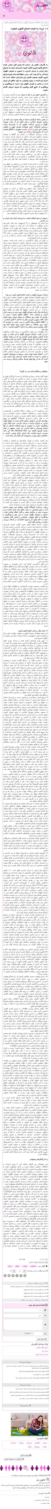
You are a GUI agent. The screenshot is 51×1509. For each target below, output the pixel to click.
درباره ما (47, 1497)
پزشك (21, 1443)
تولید (29, 1446)
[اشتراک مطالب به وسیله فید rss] (5, 1276)
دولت (6, 902)
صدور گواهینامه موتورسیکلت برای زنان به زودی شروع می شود (32, 1378)
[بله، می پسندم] (24, 1271)
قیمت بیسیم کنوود (41, 1354)
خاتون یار (42, 5)
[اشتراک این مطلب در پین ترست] (13, 1276)
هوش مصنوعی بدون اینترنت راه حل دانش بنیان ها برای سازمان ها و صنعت (29, 1392)
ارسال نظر (41, 1339)
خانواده (30, 129)
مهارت (9, 1211)
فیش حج (45, 1351)
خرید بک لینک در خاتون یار (42, 1500)
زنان (40, 100)
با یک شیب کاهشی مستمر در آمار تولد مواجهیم (35, 1290)
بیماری (29, 1443)
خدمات (13, 1443)
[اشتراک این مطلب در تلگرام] (25, 1276)
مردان (27, 100)
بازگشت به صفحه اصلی (13, 1459)
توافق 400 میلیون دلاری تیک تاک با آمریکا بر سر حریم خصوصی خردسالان (28, 1286)
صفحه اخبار (24, 1455)
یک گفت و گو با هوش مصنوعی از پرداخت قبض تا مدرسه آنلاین (32, 1389)
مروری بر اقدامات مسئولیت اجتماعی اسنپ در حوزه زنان (33, 1398)
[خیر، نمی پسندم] (14, 1271)
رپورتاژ (37, 1446)
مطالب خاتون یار (45, 1503)
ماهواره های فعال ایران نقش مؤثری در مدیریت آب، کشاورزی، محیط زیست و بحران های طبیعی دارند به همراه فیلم (27, 1367)
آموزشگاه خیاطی (42, 1347)
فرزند (27, 776)
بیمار (45, 1443)
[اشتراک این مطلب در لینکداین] (9, 1276)
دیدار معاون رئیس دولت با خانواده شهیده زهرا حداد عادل (33, 1371)
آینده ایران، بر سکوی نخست (40, 1374)
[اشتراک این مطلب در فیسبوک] (21, 1276)
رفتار (17, 1266)
